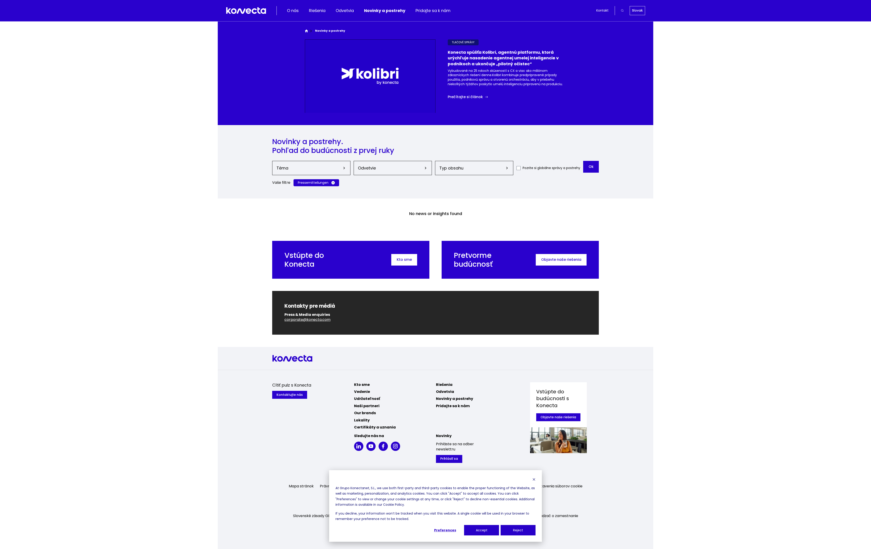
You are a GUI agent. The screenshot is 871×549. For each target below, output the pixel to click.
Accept (481, 530)
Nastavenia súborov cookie (558, 486)
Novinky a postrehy (384, 10)
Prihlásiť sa (449, 458)
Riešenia (317, 10)
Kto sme (404, 259)
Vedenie (362, 391)
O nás (293, 10)
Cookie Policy (393, 504)
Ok (591, 166)
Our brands (365, 413)
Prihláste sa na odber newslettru (455, 447)
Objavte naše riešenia (561, 259)
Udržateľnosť (367, 398)
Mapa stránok (301, 486)
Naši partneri (366, 406)
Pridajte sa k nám (433, 10)
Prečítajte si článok (465, 96)
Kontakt (602, 10)
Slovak (637, 10)
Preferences (445, 530)
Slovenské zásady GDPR (314, 515)
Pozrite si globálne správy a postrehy (551, 168)
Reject (518, 530)
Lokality (362, 420)
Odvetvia (345, 10)
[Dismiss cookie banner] (534, 479)
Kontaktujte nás (289, 394)
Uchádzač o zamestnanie (555, 515)
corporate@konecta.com (307, 319)
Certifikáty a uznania (375, 427)
